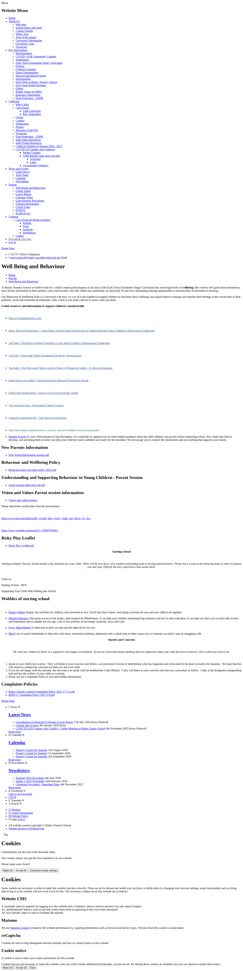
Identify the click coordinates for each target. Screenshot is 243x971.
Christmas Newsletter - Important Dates (38, 784)
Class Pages (22, 107)
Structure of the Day (27, 130)
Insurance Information (28, 94)
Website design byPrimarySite (26, 828)
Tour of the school (26, 37)
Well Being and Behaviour (31, 187)
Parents (13, 184)
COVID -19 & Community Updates (36, 56)
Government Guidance (35, 165)
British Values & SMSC (29, 91)
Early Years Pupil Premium (31, 85)
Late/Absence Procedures (30, 200)
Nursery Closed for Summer (31, 750)
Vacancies (21, 46)
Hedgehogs (29, 232)
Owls (26, 226)
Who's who (22, 34)
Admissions (22, 59)
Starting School (17, 436)
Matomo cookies (19, 927)
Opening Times (24, 197)
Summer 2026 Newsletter (30, 778)
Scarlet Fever (23, 213)
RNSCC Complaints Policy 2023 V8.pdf (32, 694)
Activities (35, 159)
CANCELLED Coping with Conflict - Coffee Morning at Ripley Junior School (60, 728)
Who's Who (22, 104)
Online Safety (23, 191)
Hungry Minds (17, 612)
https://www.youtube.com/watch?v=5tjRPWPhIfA (29, 530)
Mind (12, 633)
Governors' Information (29, 40)
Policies (20, 66)
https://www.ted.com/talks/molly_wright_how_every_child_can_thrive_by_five (46, 518)
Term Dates (22, 175)
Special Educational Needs (31, 75)
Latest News (23, 171)
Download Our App (20, 239)
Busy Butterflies (32, 114)
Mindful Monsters (19, 618)
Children (13, 216)
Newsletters (22, 181)
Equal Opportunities (27, 72)
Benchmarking (24, 53)
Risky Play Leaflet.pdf (21, 545)
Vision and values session (23, 500)
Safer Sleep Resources (28, 139)
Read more (15, 731)
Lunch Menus (23, 194)
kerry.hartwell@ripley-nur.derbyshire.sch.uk (35, 257)
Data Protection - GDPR (29, 98)
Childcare (14, 101)
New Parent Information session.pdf (29, 454)
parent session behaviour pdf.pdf (27, 485)
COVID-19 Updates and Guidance (35, 149)
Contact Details (24, 30)
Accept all (21, 870)
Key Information (18, 50)
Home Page (8, 248)
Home (12, 18)
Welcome (21, 24)
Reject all (7, 870)
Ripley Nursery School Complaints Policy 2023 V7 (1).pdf (42, 691)
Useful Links (23, 207)
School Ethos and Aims (29, 27)
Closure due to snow (27, 725)
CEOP (12, 797)
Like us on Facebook (20, 794)
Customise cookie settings (43, 870)
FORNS (20, 210)
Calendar (21, 178)
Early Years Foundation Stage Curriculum (39, 62)
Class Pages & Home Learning (33, 219)
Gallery (20, 235)
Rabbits (27, 223)
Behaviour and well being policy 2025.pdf (32, 469)
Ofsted (19, 88)
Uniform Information (27, 203)
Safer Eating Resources (29, 143)
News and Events (18, 168)
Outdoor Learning (26, 69)
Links (33, 162)
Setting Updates (32, 152)
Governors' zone (25, 43)
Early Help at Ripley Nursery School (36, 82)
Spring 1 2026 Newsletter (30, 781)
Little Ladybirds (32, 110)
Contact (20, 120)
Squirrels (28, 229)
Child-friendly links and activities (41, 155)
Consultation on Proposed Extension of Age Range (44, 722)
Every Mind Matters (20, 627)
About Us (14, 21)
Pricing (20, 126)
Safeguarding (23, 78)
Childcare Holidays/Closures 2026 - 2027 (39, 146)
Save (32, 967)
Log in (12, 242)
